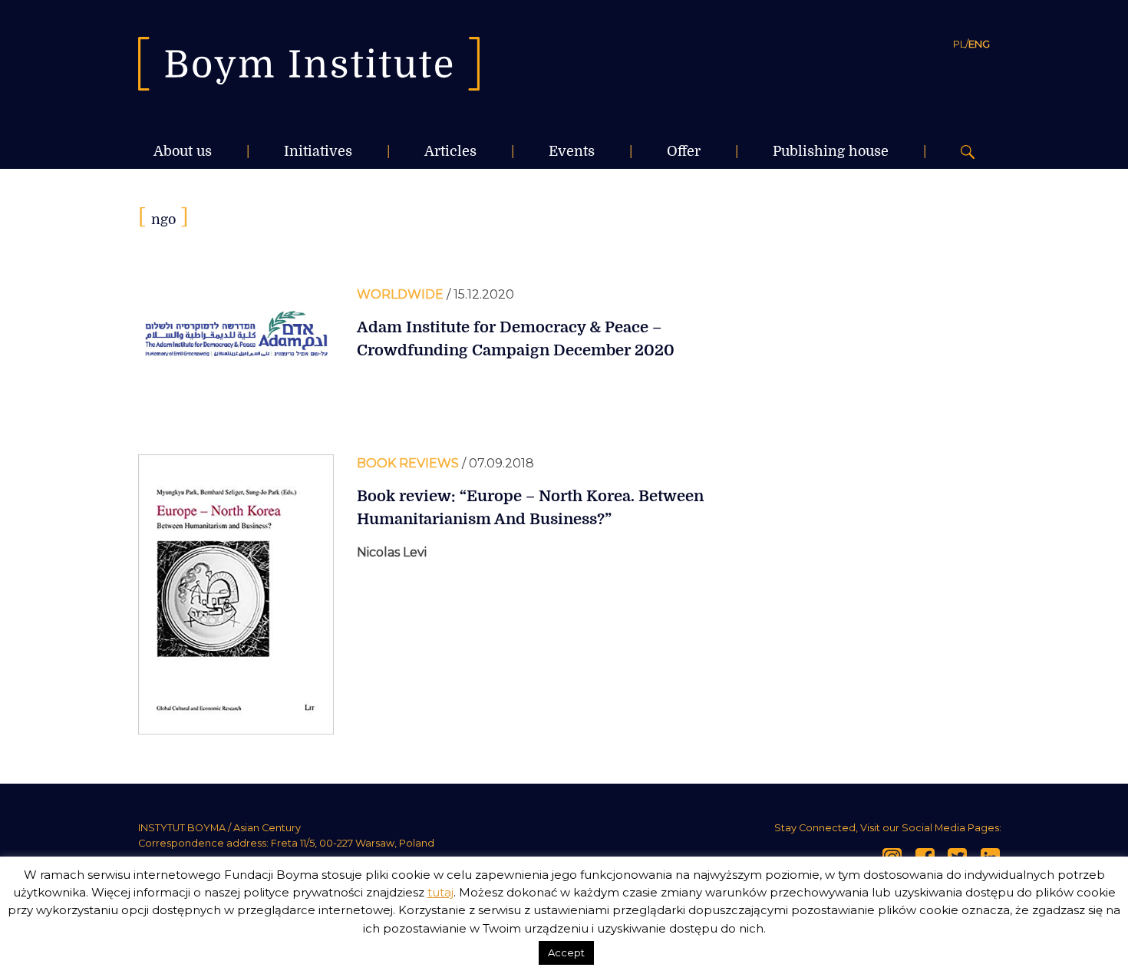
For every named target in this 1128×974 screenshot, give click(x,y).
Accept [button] (566, 952)
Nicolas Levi (392, 552)
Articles (450, 151)
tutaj (440, 892)
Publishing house (831, 151)
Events (572, 151)
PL (959, 44)
